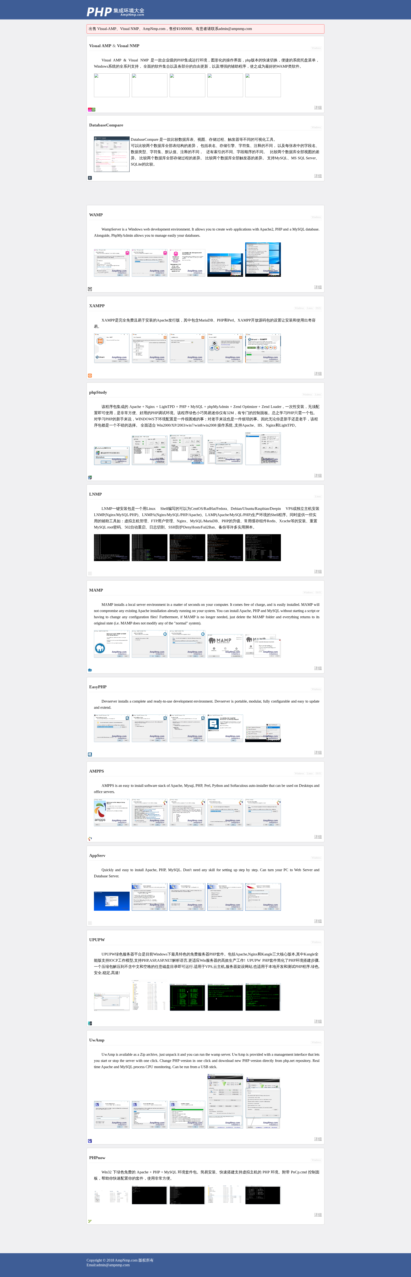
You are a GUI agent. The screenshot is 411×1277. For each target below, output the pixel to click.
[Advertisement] (225, 9)
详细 (318, 108)
